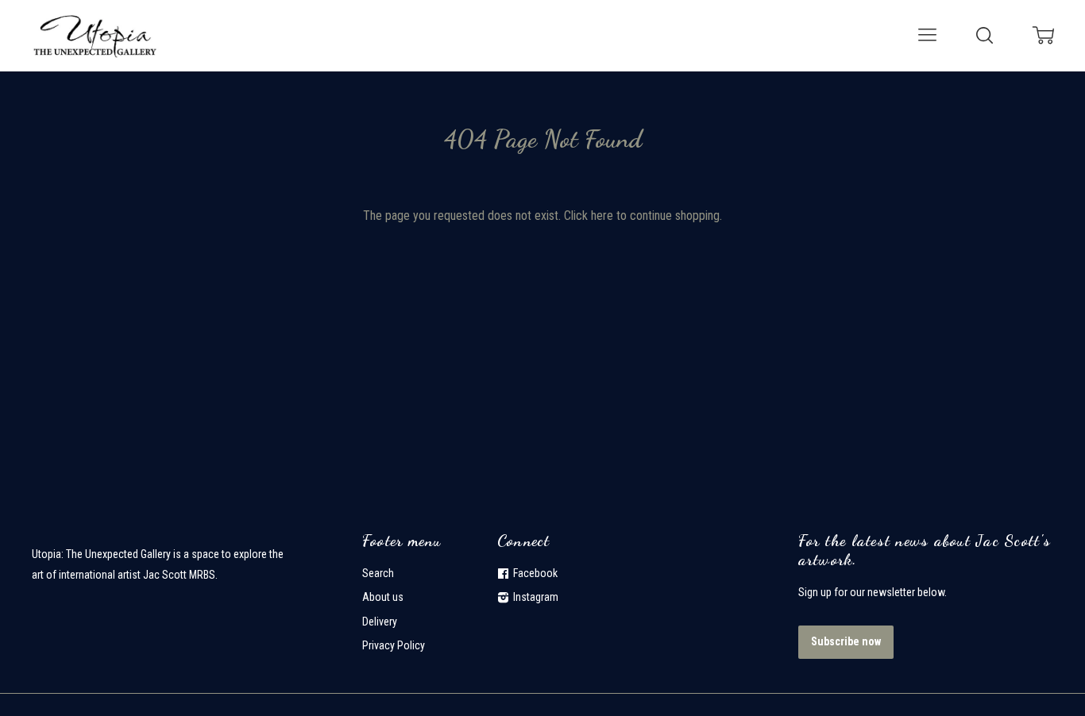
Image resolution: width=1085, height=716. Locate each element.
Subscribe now (846, 641)
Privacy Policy (393, 645)
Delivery (379, 621)
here (602, 215)
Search (378, 573)
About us (382, 597)
